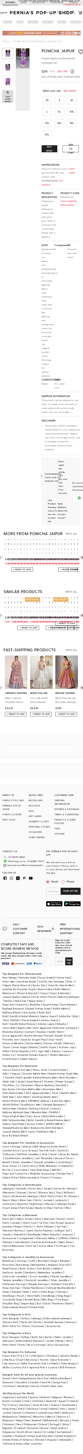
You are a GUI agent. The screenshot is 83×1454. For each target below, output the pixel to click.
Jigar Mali (43, 1051)
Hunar (53, 1154)
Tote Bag (61, 1299)
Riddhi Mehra (61, 1008)
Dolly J (71, 981)
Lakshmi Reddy (69, 1355)
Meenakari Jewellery (50, 1272)
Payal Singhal (30, 1020)
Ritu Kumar (30, 1012)
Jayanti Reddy (11, 996)
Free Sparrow (10, 1363)
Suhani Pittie (9, 1177)
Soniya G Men (35, 1123)
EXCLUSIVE (34, 805)
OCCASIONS (35, 832)
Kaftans (68, 1192)
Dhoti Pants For (11, 1326)
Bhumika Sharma (12, 1031)
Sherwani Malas (45, 1238)
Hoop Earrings (11, 1287)
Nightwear (36, 1203)
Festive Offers (62, 1207)
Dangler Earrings (38, 1284)
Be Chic (7, 1169)
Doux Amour (9, 1165)
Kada (71, 1287)
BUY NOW (49, 148)
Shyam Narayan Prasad (38, 1035)
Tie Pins (43, 1222)
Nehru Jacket (25, 1218)
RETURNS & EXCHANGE (66, 809)
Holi (14, 1378)
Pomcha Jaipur (58, 50)
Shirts (38, 1218)
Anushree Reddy (27, 981)
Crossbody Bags (12, 1299)
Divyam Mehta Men (34, 1073)
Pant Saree (26, 1207)
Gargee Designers (53, 1104)
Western (7, 1242)
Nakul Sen (21, 1000)
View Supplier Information (68, 203)
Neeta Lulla (24, 1027)
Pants (5, 1222)
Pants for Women (66, 1196)
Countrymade (58, 1069)
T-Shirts (38, 1226)
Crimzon (56, 1177)
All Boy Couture (11, 1367)
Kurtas (61, 1218)
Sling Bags (63, 1295)
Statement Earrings (14, 1284)
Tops (59, 1192)
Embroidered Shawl (14, 1307)
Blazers (50, 1226)
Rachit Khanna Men (14, 1100)
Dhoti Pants (47, 1196)
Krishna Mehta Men (29, 1089)
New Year (57, 1386)
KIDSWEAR (57, 2)
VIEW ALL (71, 533)
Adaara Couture (61, 1051)
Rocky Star (39, 985)
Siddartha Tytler (68, 1016)
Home (6, 41)
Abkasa (44, 1100)
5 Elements (65, 1165)
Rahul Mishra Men (52, 1116)
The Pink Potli (47, 1150)
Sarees (48, 1188)
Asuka (21, 1081)
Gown (32, 1192)
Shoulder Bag (10, 1303)
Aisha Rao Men (60, 1100)
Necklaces (8, 1260)
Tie (71, 1245)
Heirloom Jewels (12, 1272)
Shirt (69, 1340)
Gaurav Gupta (49, 1020)
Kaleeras (53, 1264)
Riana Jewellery (22, 1162)
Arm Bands (43, 1268)
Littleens (54, 1363)
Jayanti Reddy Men (14, 1131)
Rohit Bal (44, 1012)
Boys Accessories (58, 1344)
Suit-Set (61, 1226)
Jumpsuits (61, 1200)
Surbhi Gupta (48, 1047)
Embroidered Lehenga (57, 1318)
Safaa (6, 1051)
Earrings (22, 1260)
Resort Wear (9, 1200)
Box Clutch (43, 1303)
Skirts (37, 1200)
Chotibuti (52, 1355)
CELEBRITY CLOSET (39, 821)
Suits (70, 1218)
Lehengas (8, 1188)
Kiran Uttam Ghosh (44, 996)
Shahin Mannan (59, 1054)
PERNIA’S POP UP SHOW (11, 807)
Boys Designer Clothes (15, 1337)
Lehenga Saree (65, 1203)
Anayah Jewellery (44, 1162)
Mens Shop (65, 1242)
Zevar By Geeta (68, 1154)
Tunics (6, 1196)
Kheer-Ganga (64, 1081)
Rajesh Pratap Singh (38, 1008)
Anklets (56, 1268)
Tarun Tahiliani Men (63, 1092)
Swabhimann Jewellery (19, 1158)
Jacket (50, 1340)
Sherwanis (8, 1192)
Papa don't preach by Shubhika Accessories (28, 1173)
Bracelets (43, 1260)
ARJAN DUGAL (10, 1104)
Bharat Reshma (44, 1085)
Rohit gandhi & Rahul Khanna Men (36, 1077)
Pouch (21, 1295)
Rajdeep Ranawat (13, 1008)
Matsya (68, 1043)
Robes (18, 1226)
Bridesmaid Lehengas (25, 1196)
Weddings (23, 1386)
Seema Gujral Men (13, 1123)
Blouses (49, 1203)
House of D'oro (64, 1158)
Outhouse (8, 1154)
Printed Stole (36, 1307)
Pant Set (32, 1245)
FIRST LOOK (8, 819)
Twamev (49, 1081)
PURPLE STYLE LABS (13, 800)
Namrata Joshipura (65, 1027)
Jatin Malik (23, 1096)
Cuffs (32, 1260)
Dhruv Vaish (40, 1069)
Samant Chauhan (35, 1031)
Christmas (8, 1386)
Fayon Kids (9, 1355)
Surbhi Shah (55, 1031)
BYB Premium (68, 1367)
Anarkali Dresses (54, 1322)
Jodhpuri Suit (62, 1230)
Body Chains (27, 1268)
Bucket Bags (32, 1299)
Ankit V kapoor (11, 1073)
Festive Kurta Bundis (44, 1242)
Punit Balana (68, 1004)
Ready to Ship (43, 1207)
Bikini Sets (26, 1200)
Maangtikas (38, 1264)
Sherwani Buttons (13, 1230)
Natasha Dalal (27, 977)
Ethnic (74, 1238)
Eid (46, 1378)
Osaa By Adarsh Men (60, 985)
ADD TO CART (71, 148)
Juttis (35, 1291)
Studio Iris (8, 1054)
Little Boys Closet (12, 1359)
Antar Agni (8, 981)
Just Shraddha (44, 1158)
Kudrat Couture (50, 1108)
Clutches (61, 1291)
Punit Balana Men (12, 1092)
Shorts (28, 1226)
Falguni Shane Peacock (16, 985)
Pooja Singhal (46, 977)
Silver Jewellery (60, 1280)
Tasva (6, 1069)
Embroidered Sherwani (30, 1340)
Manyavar (8, 993)
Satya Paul (63, 977)
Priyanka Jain (10, 1039)
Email (54, 881)
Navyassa (31, 1359)
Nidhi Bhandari (48, 1165)
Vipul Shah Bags (39, 1169)
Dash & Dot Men (21, 1069)
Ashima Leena (46, 1023)
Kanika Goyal (63, 1035)
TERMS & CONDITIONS (66, 814)
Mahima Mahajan (68, 996)
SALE (31, 811)
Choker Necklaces (32, 1287)
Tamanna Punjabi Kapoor (32, 1054)
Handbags (8, 1295)
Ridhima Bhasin (11, 1012)
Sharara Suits (10, 1322)
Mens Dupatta (51, 1234)
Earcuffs (65, 1264)
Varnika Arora (10, 1150)
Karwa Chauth (40, 1386)
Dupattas (22, 1203)
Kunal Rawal (34, 1081)
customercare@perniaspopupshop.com (26, 865)
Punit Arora (33, 1116)
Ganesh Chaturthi (40, 1382)
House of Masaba (13, 1043)
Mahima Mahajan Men (15, 1112)
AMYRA (56, 1169)
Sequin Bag (28, 1303)
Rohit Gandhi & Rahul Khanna (20, 1016)
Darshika (61, 1085)
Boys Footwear (36, 1344)
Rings (54, 1260)
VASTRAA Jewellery (27, 1154)
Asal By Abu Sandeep (51, 981)
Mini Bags (48, 1299)
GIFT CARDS (35, 816)
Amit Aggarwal (42, 1027)
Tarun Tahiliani (11, 1020)
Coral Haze (20, 1169)
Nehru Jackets (63, 1337)
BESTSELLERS (36, 800)
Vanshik (9, 1077)
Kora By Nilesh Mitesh (15, 1135)
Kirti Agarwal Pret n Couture (40, 1367)
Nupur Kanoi (36, 1000)
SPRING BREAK (54, 1123)
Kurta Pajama (43, 1230)
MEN (23, 2)
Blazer (60, 1340)
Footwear (62, 1245)
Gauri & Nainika (59, 993)
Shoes (6, 1291)
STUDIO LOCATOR (12, 814)
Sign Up (69, 961)
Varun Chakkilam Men (41, 1131)
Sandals (16, 1291)
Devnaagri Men (52, 1089)
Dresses (21, 1192)
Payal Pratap (50, 1004)
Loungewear (26, 1238)
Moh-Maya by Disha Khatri (50, 1146)
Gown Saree (9, 1207)
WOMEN (10, 2)
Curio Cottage (11, 1146)
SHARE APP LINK (70, 891)
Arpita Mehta (34, 1043)
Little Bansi (37, 1355)
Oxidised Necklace (57, 1287)
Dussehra (21, 1382)
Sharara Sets (46, 1192)
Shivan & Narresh (27, 993)
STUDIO (73, 2)
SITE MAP (59, 833)
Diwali (6, 1378)
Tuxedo (6, 1234)
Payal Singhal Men (13, 1116)
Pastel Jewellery (61, 1276)
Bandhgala (34, 1234)
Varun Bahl (8, 1027)
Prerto (45, 1177)
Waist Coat (30, 1222)
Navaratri (8, 1382)
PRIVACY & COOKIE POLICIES (64, 821)
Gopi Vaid (54, 1039)
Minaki (6, 1162)
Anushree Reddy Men (44, 1096)
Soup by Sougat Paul (33, 1039)
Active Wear (46, 1245)
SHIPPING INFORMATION (62, 802)
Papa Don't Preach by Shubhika (21, 1004)
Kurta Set (26, 1322)
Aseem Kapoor (29, 1058)
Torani (6, 1047)
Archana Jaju (67, 1047)
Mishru (8, 1000)
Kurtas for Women (65, 1188)
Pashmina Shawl (62, 1303)
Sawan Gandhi (53, 1043)
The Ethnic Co (10, 1085)
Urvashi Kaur (10, 1058)
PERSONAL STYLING (39, 826)
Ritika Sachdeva (29, 1177)
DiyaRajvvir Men (31, 1104)
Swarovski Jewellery (14, 1276)
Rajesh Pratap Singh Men (63, 1073)
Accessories (9, 1238)
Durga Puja (59, 1382)
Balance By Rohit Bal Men (46, 1127)
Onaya (44, 993)
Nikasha (61, 1023)
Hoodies (7, 1226)
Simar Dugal (19, 1047)
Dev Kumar (8, 1089)
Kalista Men (9, 1108)
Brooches (8, 1249)
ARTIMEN (33, 1100)
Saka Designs (69, 1363)
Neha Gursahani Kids (34, 1363)
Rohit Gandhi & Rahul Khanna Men (48, 1120)
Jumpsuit (67, 1234)
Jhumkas (55, 1284)
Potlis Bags (47, 1291)
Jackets (48, 1200)
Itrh (33, 1051)
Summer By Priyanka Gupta (19, 989)
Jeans (29, 1230)
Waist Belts (33, 1295)
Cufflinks (63, 1238)
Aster (45, 1154)
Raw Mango (9, 977)
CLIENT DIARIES (37, 837)
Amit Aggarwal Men (38, 1092)
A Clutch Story (28, 1165)
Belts (26, 1291)
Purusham (27, 1085)
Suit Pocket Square (61, 1222)
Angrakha (19, 1234)
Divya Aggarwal (12, 1035)
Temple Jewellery (12, 1280)
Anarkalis (21, 1188)
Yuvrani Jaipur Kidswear (54, 1359)
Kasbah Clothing (29, 1108)
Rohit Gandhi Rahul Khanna (18, 1023)
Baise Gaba (45, 989)
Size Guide (69, 90)
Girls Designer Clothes (15, 1318)
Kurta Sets (35, 1188)
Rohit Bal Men (67, 1077)
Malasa (33, 1047)
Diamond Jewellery (37, 1280)
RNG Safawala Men (13, 1120)
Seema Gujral (48, 1016)
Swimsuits (8, 1203)
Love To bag (29, 1150)
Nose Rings (22, 1264)
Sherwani (49, 1218)
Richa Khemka (20, 1051)
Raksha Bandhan (60, 1378)
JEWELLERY (38, 2)
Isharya (26, 1146)
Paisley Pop (64, 1173)
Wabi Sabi (8, 1081)
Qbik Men (8, 1096)
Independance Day (30, 1378)
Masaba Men (39, 1112)
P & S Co (23, 1355)
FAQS (57, 828)
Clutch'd (62, 1150)
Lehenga (36, 1318)
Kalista (26, 996)
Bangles (64, 1260)
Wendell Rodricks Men (15, 1127)
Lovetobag (64, 1162)
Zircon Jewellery (39, 1276)
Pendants (30, 1272)
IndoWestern (22, 1242)
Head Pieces (9, 1268)
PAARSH (53, 1112)
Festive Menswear (13, 1245)
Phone (70, 881)
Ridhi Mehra (62, 989)
